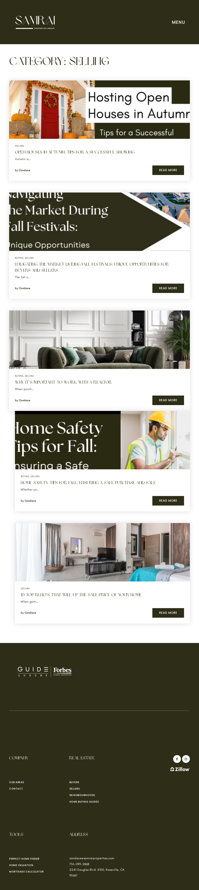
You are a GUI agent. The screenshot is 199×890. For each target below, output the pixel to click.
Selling (19, 145)
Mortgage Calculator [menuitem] (26, 871)
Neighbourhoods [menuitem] (82, 795)
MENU (178, 22)
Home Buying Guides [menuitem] (84, 802)
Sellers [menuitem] (74, 789)
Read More (168, 170)
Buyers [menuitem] (74, 782)
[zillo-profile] (180, 768)
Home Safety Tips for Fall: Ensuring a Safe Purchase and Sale (88, 482)
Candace (25, 170)
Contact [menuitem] (16, 789)
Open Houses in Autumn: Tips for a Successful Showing (74, 152)
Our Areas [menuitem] (16, 782)
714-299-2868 (79, 864)
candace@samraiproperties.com (91, 858)
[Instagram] (185, 759)
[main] (99, 321)
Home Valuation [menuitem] (21, 865)
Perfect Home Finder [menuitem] (24, 859)
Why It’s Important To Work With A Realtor (63, 382)
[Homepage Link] (35, 22)
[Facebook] (176, 759)
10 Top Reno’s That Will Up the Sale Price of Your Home (81, 595)
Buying (19, 258)
